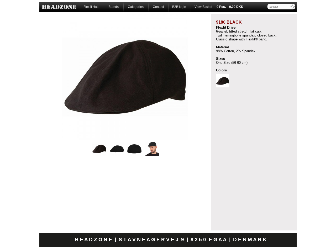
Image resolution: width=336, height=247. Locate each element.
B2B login (179, 7)
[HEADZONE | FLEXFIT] (59, 7)
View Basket (203, 7)
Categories (135, 7)
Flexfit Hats (91, 7)
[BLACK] (222, 80)
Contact (158, 7)
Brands (113, 7)
